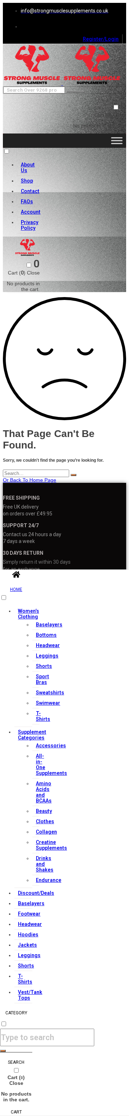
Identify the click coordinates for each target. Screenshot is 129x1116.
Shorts (44, 666)
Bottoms (46, 635)
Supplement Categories (32, 735)
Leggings (47, 656)
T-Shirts (43, 716)
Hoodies (28, 934)
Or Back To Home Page (29, 480)
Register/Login (101, 39)
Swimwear (48, 703)
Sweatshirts (50, 692)
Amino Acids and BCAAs (44, 792)
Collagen (46, 832)
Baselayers (49, 624)
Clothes (45, 821)
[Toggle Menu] (117, 140)
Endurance (48, 880)
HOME (16, 589)
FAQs (27, 201)
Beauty (44, 811)
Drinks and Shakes (44, 864)
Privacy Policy (29, 225)
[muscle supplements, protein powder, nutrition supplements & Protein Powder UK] (33, 83)
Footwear (29, 914)
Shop (27, 181)
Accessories (51, 745)
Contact (30, 191)
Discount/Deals (36, 893)
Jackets (27, 945)
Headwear (48, 645)
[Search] (73, 475)
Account (30, 212)
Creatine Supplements (51, 845)
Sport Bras (42, 679)
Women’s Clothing (28, 614)
